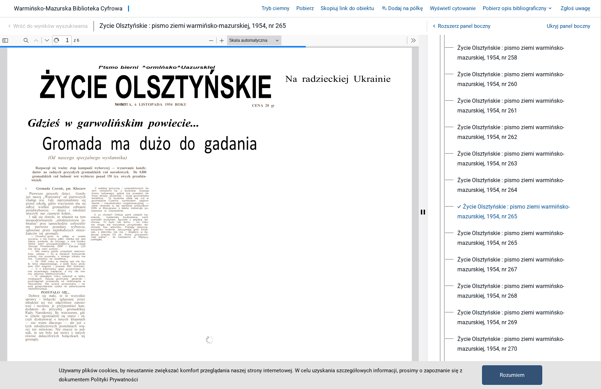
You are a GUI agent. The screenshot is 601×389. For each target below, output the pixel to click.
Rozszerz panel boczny (464, 26)
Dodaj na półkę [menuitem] (405, 8)
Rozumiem (512, 375)
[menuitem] (520, 53)
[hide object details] (423, 212)
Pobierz (305, 8)
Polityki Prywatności (114, 379)
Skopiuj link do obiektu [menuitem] (347, 8)
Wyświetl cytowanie (453, 8)
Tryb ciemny (275, 8)
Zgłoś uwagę (575, 8)
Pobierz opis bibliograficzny (514, 8)
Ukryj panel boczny (568, 26)
